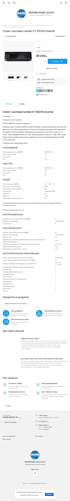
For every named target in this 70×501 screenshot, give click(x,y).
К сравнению (43, 73)
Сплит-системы (13, 25)
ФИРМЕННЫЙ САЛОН (41, 12)
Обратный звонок (10, 422)
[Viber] (49, 90)
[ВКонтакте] (40, 90)
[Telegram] (46, 90)
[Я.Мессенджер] (37, 90)
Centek (38, 47)
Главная (5, 25)
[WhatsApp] (51, 90)
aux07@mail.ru (43, 421)
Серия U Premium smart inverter (44, 25)
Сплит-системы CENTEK (26, 25)
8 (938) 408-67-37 (10, 417)
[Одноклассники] (43, 90)
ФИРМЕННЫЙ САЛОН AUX (35, 462)
